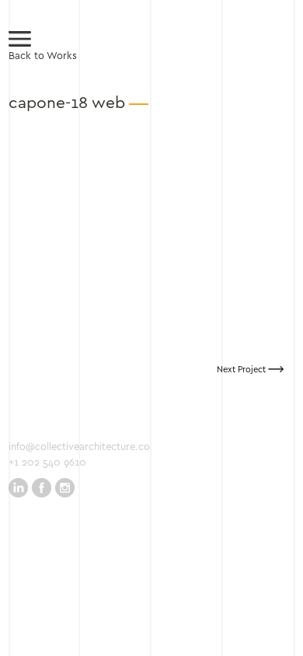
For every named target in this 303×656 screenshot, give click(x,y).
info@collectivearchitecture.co (79, 447)
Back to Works (43, 56)
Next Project (242, 370)
